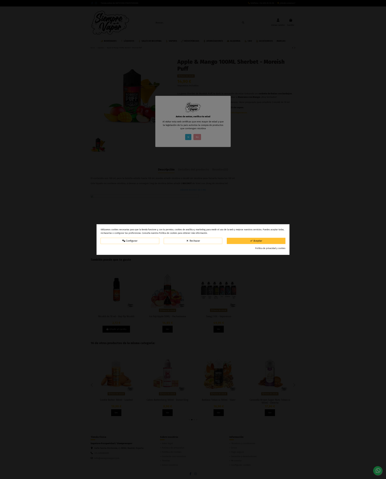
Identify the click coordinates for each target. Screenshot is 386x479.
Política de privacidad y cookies (270, 248)
